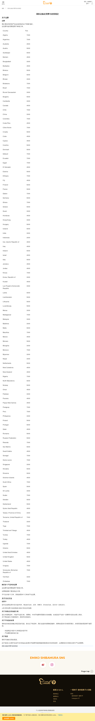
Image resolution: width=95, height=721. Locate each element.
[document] (47, 717)
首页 (3, 8)
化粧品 (55, 699)
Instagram (75, 698)
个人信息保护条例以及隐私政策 (45, 710)
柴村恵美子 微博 (76, 696)
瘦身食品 (55, 694)
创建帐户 (89, 1)
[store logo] (47, 3)
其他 (54, 701)
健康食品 (55, 696)
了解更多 (60, 715)
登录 (85, 1)
